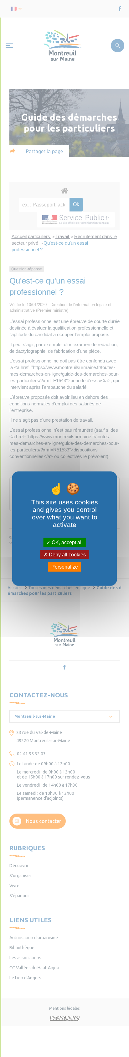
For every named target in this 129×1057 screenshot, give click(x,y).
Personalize (64, 567)
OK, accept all (66, 542)
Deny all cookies (67, 554)
